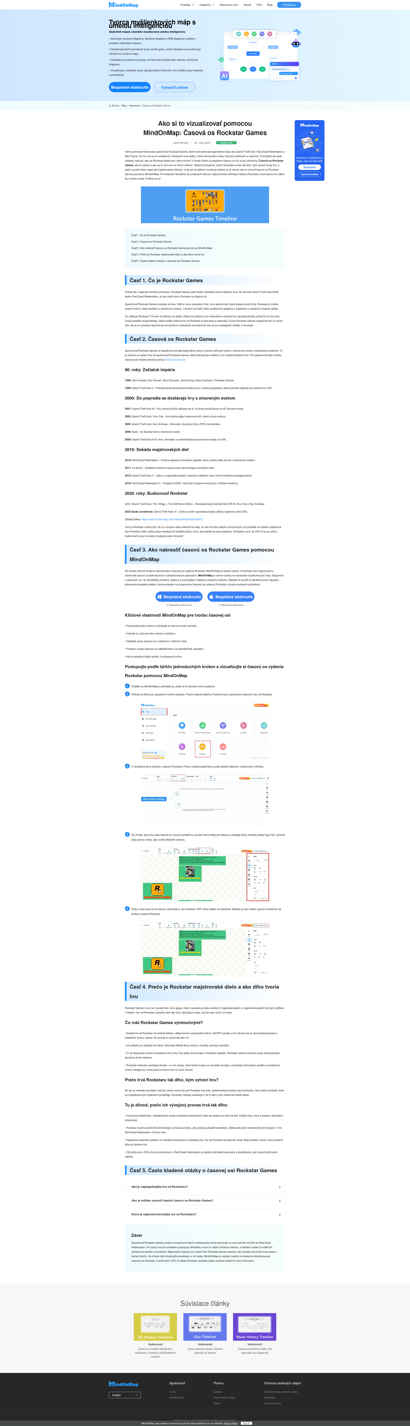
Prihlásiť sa (289, 5)
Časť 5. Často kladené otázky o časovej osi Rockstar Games (165, 261)
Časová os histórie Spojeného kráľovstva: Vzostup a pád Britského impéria (155, 1352)
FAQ (259, 5)
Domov (115, 105)
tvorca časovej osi (175, 359)
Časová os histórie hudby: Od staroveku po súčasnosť (254, 1350)
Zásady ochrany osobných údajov (281, 1391)
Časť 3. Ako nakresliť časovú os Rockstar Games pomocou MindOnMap (171, 248)
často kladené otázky (224, 1397)
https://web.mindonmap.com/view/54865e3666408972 (172, 519)
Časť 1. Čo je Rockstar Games (148, 235)
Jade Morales (181, 142)
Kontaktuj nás (176, 1397)
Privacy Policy (231, 1423)
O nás (172, 1391)
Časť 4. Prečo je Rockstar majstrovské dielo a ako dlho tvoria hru (167, 254)
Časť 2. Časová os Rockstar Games (151, 241)
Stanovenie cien (229, 5)
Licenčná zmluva (272, 1403)
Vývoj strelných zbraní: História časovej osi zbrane (205, 1350)
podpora (218, 1391)
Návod (247, 5)
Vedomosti (134, 105)
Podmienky (269, 1397)
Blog (269, 5)
